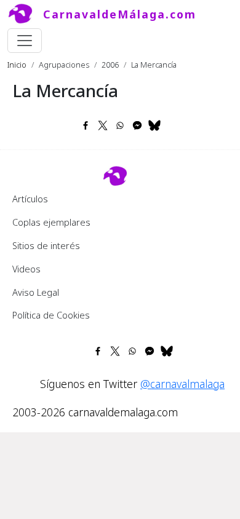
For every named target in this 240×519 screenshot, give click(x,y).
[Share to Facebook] (85, 125)
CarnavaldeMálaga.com (119, 14)
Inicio (16, 64)
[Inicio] (25, 14)
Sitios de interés (46, 245)
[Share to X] (103, 125)
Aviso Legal (35, 292)
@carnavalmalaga (182, 383)
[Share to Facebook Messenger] (137, 125)
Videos (26, 269)
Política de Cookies (51, 315)
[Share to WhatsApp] (120, 125)
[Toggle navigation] (24, 40)
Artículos (30, 198)
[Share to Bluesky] (154, 125)
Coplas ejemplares (51, 222)
